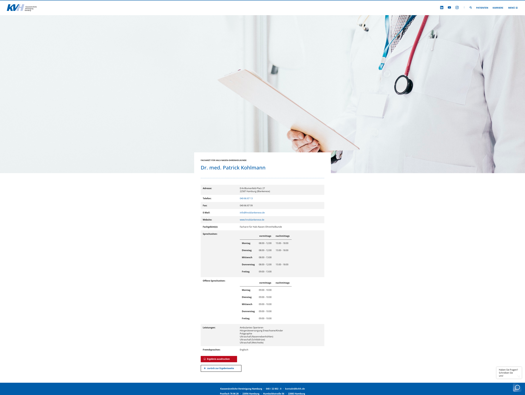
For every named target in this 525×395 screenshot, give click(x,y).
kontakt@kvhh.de (295, 388)
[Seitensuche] (471, 7)
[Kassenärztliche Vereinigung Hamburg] (22, 8)
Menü (511, 7)
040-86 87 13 (246, 198)
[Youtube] (449, 8)
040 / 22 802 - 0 (273, 388)
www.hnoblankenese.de (252, 219)
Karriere (498, 7)
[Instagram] (457, 8)
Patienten (482, 7)
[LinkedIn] (441, 8)
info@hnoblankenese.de (252, 212)
